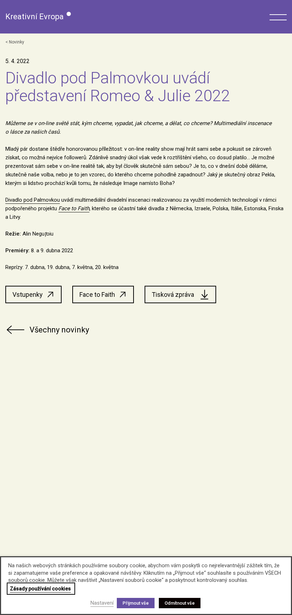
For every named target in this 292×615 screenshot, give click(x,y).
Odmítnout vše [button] (180, 603)
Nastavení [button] (102, 603)
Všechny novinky (59, 329)
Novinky (16, 42)
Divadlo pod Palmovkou (32, 200)
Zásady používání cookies (40, 588)
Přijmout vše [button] (135, 603)
